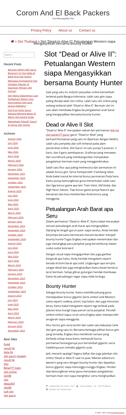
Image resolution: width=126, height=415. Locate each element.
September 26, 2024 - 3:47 (62, 386)
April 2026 (13, 156)
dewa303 (9, 383)
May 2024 (13, 256)
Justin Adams (86, 386)
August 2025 (14, 191)
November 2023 (16, 282)
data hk (8, 352)
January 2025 (15, 221)
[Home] (12, 41)
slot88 (7, 376)
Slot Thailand (27, 41)
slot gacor (10, 395)
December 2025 (16, 173)
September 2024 (17, 239)
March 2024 (14, 265)
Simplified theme (117, 412)
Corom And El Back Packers (63, 13)
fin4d (7, 344)
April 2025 (13, 208)
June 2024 (13, 252)
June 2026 (13, 147)
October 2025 (15, 182)
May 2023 (13, 308)
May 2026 (13, 152)
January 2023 (15, 326)
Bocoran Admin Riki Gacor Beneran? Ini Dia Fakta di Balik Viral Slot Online (22, 73)
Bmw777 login (12, 368)
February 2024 (16, 269)
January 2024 (15, 274)
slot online (10, 372)
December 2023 (16, 278)
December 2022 (16, 330)
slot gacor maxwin (15, 356)
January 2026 (15, 169)
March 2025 (14, 213)
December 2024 (16, 226)
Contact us (87, 30)
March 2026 (14, 160)
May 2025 (13, 204)
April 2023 (13, 313)
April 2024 (13, 260)
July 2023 (13, 300)
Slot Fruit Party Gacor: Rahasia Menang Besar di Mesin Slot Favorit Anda (22, 114)
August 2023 (14, 295)
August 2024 (14, 243)
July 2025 (13, 195)
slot (6, 380)
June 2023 (13, 304)
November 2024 (16, 230)
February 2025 (16, 217)
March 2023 (14, 317)
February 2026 (16, 165)
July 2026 (13, 143)
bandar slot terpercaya (60, 389)
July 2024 (13, 247)
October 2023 (15, 287)
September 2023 (17, 291)
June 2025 (13, 199)
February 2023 (16, 322)
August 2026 (14, 138)
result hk (9, 348)
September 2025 (17, 186)
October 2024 (15, 234)
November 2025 (16, 178)
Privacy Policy (41, 30)
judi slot (9, 391)
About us (65, 30)
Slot (6, 364)
